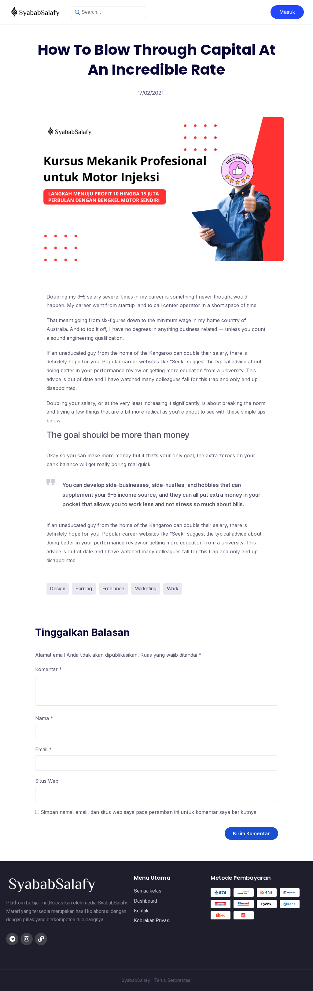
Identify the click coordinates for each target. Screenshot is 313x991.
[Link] (41, 939)
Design (57, 588)
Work (173, 588)
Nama (44, 718)
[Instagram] (26, 939)
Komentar (48, 669)
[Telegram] (12, 939)
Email (43, 749)
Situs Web (46, 781)
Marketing (145, 588)
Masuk (287, 12)
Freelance (113, 588)
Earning (83, 588)
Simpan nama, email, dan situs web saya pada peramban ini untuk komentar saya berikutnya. (149, 812)
